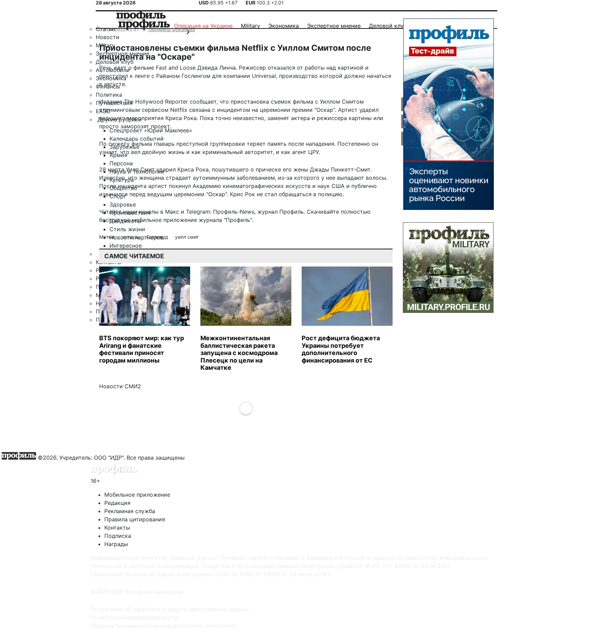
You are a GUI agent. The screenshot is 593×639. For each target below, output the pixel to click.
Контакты (117, 527)
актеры (131, 237)
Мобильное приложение (137, 494)
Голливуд (158, 237)
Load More (245, 408)
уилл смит (187, 237)
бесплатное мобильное (130, 219)
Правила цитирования (134, 519)
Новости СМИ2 (120, 386)
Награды (116, 544)
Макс (172, 211)
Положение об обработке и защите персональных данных (170, 609)
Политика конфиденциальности (134, 617)
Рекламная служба (129, 511)
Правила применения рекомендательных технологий (163, 625)
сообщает (203, 101)
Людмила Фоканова (171, 29)
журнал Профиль (280, 211)
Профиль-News (233, 211)
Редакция (117, 502)
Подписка (117, 535)
